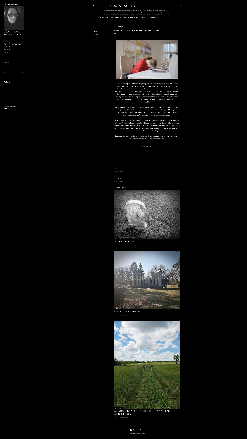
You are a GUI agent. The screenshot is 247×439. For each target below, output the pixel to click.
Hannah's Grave (124, 241)
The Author (135, 17)
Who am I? (109, 17)
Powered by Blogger (138, 430)
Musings (95, 35)
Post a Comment (119, 181)
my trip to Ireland (153, 91)
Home (102, 17)
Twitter (6, 52)
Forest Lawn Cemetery (128, 311)
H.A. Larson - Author (119, 5)
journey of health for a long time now (134, 110)
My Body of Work (122, 17)
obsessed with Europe (169, 89)
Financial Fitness (148, 17)
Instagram (7, 49)
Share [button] (95, 27)
